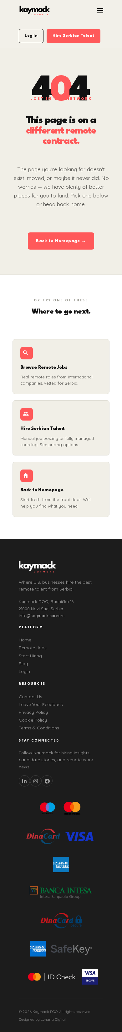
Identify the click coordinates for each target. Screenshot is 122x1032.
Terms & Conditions (39, 728)
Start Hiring (30, 656)
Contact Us (30, 696)
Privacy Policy (33, 712)
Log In (31, 36)
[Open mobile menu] (100, 10)
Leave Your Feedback (41, 704)
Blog (23, 663)
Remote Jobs (33, 647)
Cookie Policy (33, 720)
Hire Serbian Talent (73, 36)
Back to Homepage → (61, 241)
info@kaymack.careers (41, 615)
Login (24, 671)
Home (25, 640)
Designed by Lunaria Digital (42, 1019)
